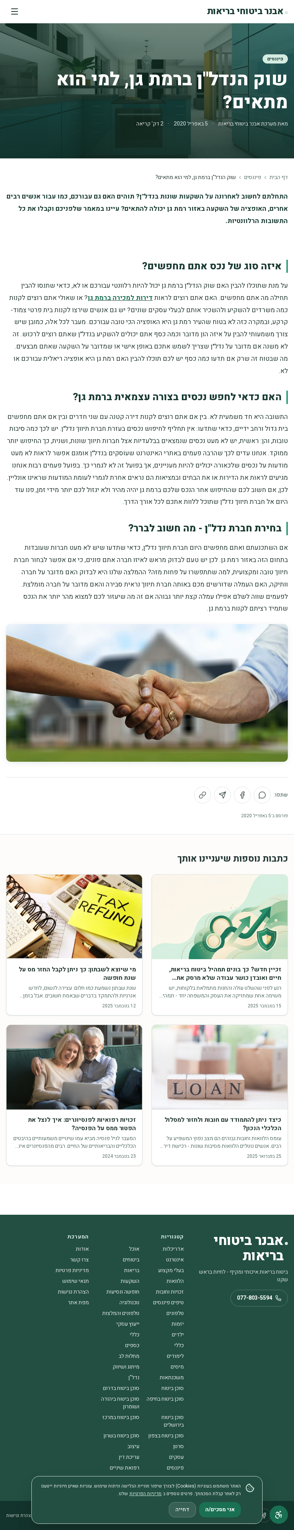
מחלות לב (129, 1356)
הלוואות (175, 1281)
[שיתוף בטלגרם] (222, 795)
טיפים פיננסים (168, 1303)
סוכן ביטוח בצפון (166, 1436)
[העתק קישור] (202, 795)
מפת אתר (78, 1303)
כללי (134, 1335)
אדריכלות (173, 1249)
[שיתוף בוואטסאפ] (262, 795)
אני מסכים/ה (220, 1510)
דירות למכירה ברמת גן (120, 298)
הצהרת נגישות (73, 1292)
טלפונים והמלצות (120, 1313)
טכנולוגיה (129, 1303)
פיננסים (275, 58)
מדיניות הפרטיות (145, 1493)
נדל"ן (133, 1378)
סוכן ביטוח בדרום (121, 1388)
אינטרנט (175, 1260)
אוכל (134, 1249)
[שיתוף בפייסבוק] (242, 795)
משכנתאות (172, 1378)
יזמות (178, 1324)
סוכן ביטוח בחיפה (165, 1399)
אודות (82, 1249)
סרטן (178, 1446)
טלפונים (175, 1313)
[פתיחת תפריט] (14, 11)
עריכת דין (129, 1457)
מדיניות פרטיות (72, 1270)
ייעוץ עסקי (127, 1324)
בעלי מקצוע (171, 1270)
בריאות (131, 1270)
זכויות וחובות (170, 1292)
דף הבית (279, 177)
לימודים (175, 1356)
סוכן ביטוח (173, 1388)
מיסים (177, 1367)
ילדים (178, 1335)
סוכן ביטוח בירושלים (173, 1421)
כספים (132, 1345)
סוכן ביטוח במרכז (120, 1417)
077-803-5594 (254, 1298)
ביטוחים (131, 1260)
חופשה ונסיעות (122, 1292)
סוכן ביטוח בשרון (121, 1436)
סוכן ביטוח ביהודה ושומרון (120, 1403)
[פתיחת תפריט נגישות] (279, 1515)
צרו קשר (79, 1260)
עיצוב (133, 1446)
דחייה (182, 1510)
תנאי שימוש (75, 1281)
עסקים (176, 1457)
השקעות (130, 1281)
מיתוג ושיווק (126, 1367)
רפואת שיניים (124, 1468)
